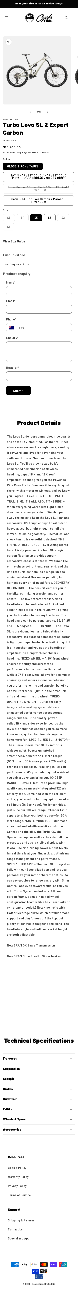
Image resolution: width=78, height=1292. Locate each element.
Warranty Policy (18, 1177)
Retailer (12, 367)
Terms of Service (19, 1195)
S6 (49, 217)
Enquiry (12, 337)
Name (11, 282)
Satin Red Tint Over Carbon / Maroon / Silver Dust (38, 200)
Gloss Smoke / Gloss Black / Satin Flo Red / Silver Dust (38, 189)
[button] (6, 17)
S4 (25, 218)
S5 (36, 217)
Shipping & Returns (21, 1220)
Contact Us (15, 1229)
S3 (11, 218)
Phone (11, 319)
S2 (65, 218)
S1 (10, 227)
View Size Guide (14, 241)
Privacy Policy (17, 1186)
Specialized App (19, 1238)
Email (11, 301)
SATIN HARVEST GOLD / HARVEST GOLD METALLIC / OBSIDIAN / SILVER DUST (38, 177)
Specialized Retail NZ (43, 1284)
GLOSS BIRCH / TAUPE (23, 166)
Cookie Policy (17, 1167)
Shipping (21, 152)
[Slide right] (47, 111)
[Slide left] (30, 111)
